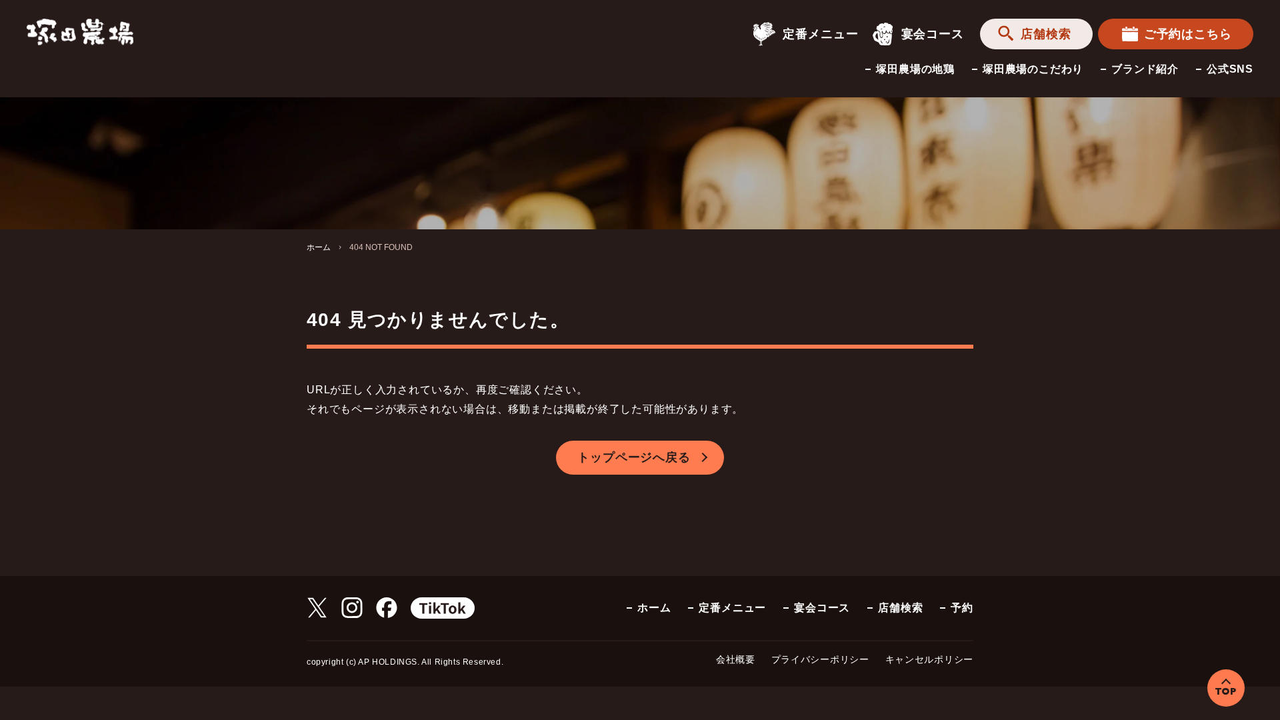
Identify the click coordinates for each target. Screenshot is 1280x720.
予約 (962, 607)
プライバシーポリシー (820, 659)
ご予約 (1188, 34)
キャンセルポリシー (929, 659)
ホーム (319, 247)
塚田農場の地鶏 (915, 69)
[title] (80, 31)
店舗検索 (1046, 34)
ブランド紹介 (1145, 69)
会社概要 (735, 659)
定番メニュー (820, 34)
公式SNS (1230, 69)
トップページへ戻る (633, 457)
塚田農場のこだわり (1033, 69)
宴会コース (933, 34)
